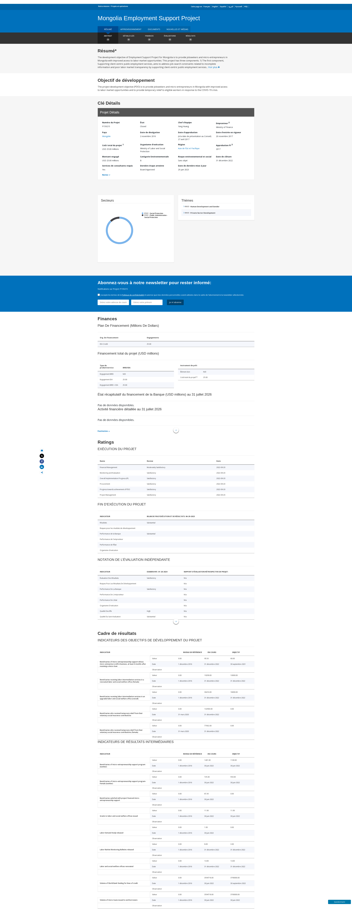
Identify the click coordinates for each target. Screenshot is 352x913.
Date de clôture (224, 156)
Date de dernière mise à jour (192, 165)
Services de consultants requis (117, 165)
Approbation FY (224, 145)
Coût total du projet (113, 145)
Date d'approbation (187, 132)
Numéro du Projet (111, 122)
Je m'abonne (175, 302)
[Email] (42, 450)
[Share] (42, 461)
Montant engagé (110, 156)
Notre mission (103, 6)
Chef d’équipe (185, 122)
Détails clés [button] (128, 36)
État (142, 122)
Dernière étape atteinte (152, 165)
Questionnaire (339, 902)
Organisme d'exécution (151, 144)
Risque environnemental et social (194, 156)
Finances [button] (149, 36)
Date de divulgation (150, 132)
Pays (104, 132)
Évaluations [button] (170, 36)
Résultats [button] (190, 36)
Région (181, 144)
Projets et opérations (119, 6)
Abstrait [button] (108, 36)
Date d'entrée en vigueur (228, 132)
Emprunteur (222, 123)
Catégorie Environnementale (154, 156)
